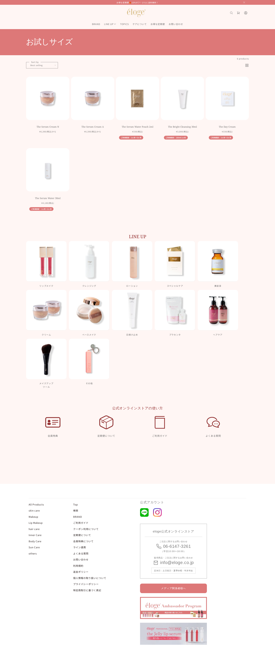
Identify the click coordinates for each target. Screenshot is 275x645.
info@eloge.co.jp (177, 562)
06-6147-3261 (177, 546)
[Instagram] (157, 512)
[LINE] (144, 512)
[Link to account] (246, 13)
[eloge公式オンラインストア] (136, 13)
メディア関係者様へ (173, 588)
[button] (244, 2)
